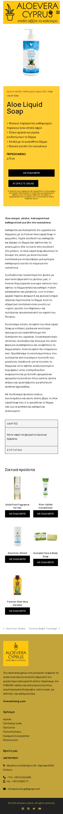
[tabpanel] (31, 436)
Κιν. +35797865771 (18, 781)
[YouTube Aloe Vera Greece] (39, 808)
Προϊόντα (9, 727)
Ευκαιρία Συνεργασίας (16, 736)
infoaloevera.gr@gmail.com (24, 789)
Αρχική (7, 719)
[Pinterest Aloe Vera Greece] (28, 808)
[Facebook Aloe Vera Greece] (23, 808)
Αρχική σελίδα (14, 91)
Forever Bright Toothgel (43, 628)
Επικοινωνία (10, 740)
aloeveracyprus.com (20, 673)
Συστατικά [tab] (14, 450)
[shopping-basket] (51, 12)
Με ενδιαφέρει (31, 173)
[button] (58, 12)
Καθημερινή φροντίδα (34, 91)
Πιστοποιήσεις (12, 731)
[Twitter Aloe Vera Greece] (34, 808)
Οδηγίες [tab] (12, 423)
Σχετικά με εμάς (12, 723)
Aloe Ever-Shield (14, 628)
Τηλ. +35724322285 (19, 777)
